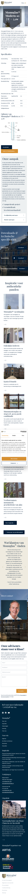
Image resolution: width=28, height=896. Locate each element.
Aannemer (4, 743)
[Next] (25, 567)
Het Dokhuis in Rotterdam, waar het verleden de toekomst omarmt (13, 762)
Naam (3, 662)
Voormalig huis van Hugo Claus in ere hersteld (13, 769)
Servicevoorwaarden (5, 696)
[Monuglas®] (6, 3)
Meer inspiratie (9, 523)
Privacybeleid (22, 695)
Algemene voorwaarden (7, 882)
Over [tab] (23, 435)
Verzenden (21, 691)
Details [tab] (14, 435)
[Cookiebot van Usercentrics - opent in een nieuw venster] (20, 432)
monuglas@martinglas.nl (8, 783)
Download (21, 247)
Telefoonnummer (6, 672)
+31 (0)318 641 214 (10, 626)
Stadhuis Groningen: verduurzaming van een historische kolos (12, 766)
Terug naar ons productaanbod (15, 532)
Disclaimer (4, 890)
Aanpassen (13, 463)
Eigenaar (4, 738)
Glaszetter (4, 745)
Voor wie (4, 721)
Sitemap (4, 892)
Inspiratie (4, 723)
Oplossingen (5, 726)
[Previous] (3, 567)
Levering (4, 728)
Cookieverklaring (6, 887)
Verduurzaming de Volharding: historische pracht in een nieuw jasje (13, 758)
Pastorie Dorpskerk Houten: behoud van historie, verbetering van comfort (13, 754)
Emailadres (4, 667)
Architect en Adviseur (7, 741)
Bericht (4, 677)
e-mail (15, 632)
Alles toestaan (14, 458)
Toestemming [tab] (5, 435)
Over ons (4, 730)
